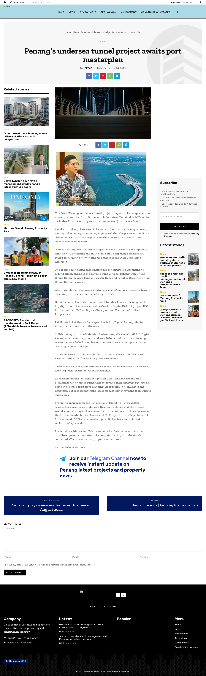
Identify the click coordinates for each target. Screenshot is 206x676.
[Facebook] (197, 2)
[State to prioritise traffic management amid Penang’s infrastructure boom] (26, 159)
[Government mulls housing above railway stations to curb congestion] (26, 111)
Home (68, 32)
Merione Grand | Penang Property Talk (25, 230)
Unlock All (179, 226)
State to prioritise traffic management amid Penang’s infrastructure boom (22, 184)
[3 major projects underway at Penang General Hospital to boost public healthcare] (26, 251)
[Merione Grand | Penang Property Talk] (26, 206)
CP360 (88, 68)
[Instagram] (200, 2)
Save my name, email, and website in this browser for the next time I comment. (49, 564)
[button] (176, 12)
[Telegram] (117, 76)
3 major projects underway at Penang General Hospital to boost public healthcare (26, 276)
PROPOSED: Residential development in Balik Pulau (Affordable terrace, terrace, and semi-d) (25, 325)
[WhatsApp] (110, 76)
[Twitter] (96, 76)
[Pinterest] (103, 76)
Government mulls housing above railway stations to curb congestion (25, 136)
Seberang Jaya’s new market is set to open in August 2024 (51, 507)
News (76, 32)
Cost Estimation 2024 (15, 661)
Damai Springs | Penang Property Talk (165, 505)
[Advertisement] (180, 132)
